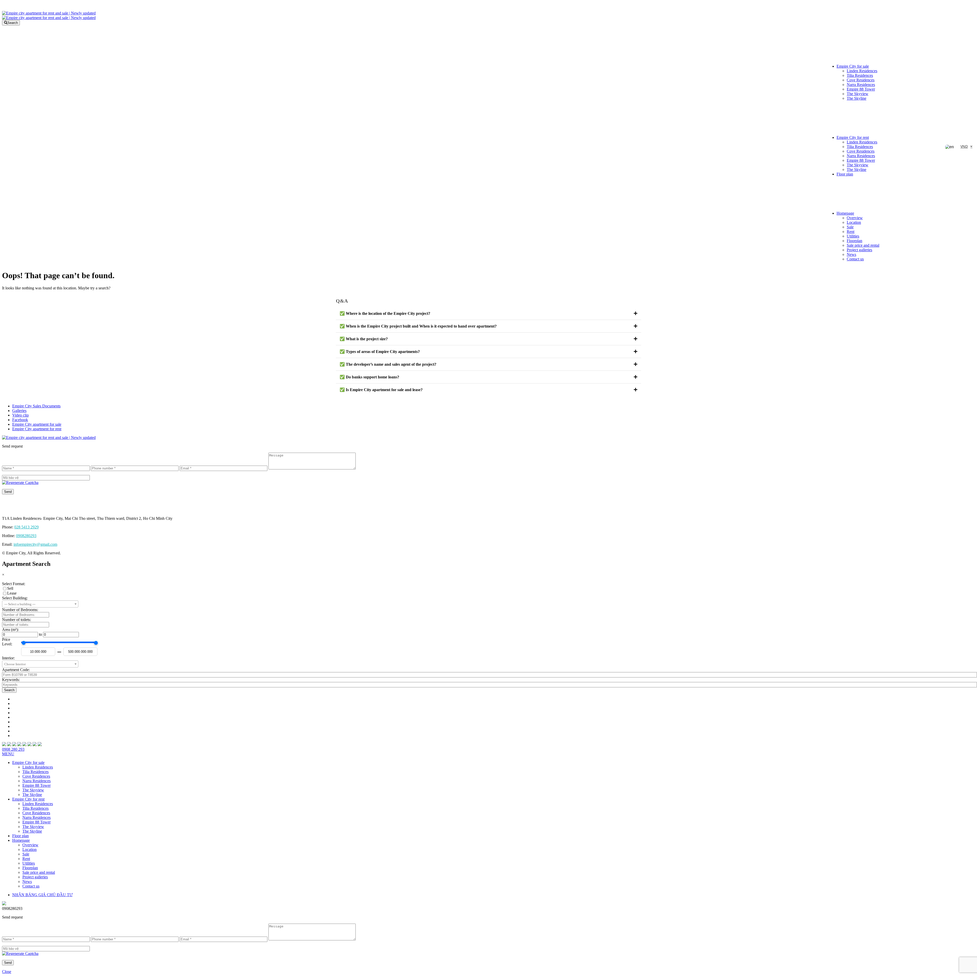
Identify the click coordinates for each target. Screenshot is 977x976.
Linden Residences (862, 71)
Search (12, 23)
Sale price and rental (863, 245)
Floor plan (845, 174)
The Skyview (857, 94)
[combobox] (40, 604)
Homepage (845, 213)
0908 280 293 (13, 749)
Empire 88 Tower (861, 89)
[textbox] (40, 604)
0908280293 (26, 536)
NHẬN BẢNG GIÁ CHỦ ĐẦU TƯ (42, 895)
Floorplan (854, 241)
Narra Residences (861, 84)
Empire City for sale (853, 66)
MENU (8, 754)
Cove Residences (860, 80)
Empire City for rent (853, 137)
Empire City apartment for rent (36, 429)
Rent (850, 231)
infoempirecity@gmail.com (35, 544)
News (851, 254)
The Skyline (856, 98)
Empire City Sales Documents (36, 406)
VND (964, 146)
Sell (10, 588)
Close (6, 971)
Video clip (20, 415)
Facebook (20, 420)
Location (854, 222)
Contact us (855, 259)
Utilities (853, 236)
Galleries (19, 410)
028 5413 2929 (26, 527)
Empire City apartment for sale (36, 424)
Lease (12, 593)
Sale (850, 227)
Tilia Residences (860, 75)
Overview (855, 218)
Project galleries (859, 250)
